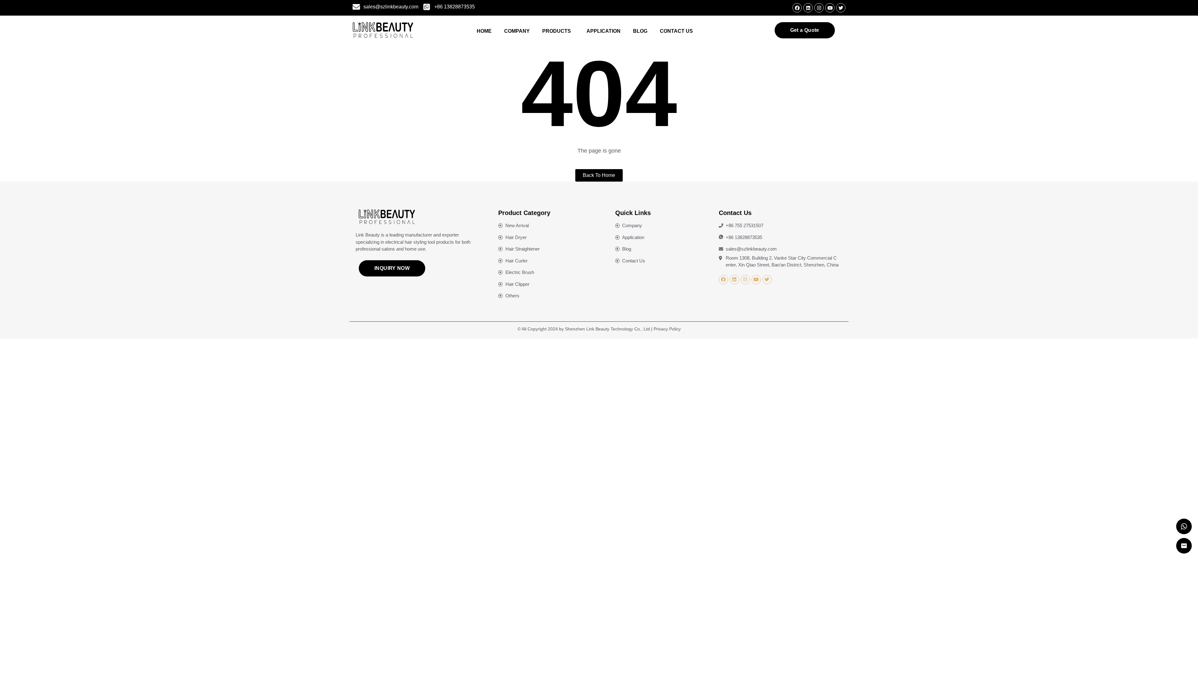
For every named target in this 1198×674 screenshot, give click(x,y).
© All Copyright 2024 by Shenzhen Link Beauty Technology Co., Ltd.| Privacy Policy (599, 328)
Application (604, 31)
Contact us (676, 31)
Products (556, 31)
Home (484, 31)
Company (517, 31)
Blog (640, 31)
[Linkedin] (808, 7)
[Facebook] (797, 7)
